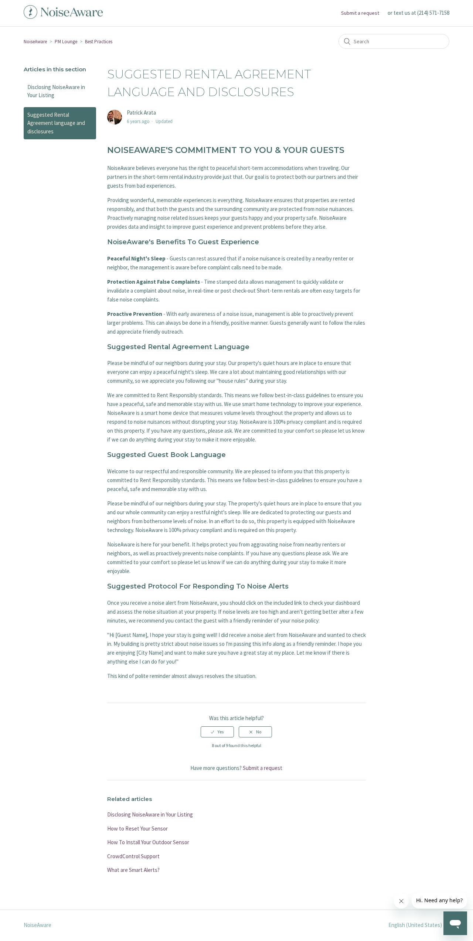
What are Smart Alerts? (133, 869)
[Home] (63, 16)
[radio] (217, 731)
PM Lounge (66, 41)
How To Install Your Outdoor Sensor (148, 842)
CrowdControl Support (133, 856)
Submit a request (360, 13)
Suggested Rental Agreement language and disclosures (56, 123)
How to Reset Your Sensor (137, 828)
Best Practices (98, 41)
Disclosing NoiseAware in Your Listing (56, 91)
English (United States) (415, 924)
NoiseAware (35, 41)
